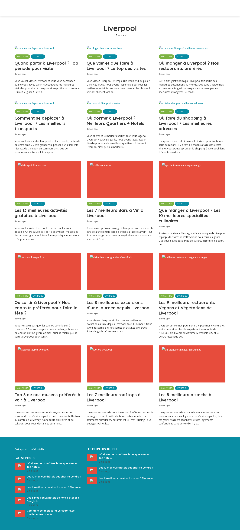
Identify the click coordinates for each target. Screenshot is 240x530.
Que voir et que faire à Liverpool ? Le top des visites (116, 65)
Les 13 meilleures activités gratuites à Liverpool (41, 213)
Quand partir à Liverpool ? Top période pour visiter (46, 65)
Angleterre (22, 56)
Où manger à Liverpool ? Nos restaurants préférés (189, 65)
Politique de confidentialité (30, 449)
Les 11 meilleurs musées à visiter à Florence (54, 487)
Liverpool (38, 56)
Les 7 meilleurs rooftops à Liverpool (114, 397)
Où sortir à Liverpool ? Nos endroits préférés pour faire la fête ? (46, 308)
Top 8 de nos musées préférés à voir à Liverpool (47, 397)
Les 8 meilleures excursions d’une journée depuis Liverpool (119, 305)
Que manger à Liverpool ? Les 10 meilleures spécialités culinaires (189, 215)
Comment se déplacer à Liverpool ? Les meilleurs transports (40, 123)
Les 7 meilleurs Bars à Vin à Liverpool (115, 213)
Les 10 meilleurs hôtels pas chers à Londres (54, 476)
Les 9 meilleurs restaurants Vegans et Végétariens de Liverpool (187, 308)
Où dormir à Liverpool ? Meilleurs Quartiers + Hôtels (115, 120)
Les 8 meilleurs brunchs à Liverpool (185, 397)
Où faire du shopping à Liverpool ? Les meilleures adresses (185, 123)
